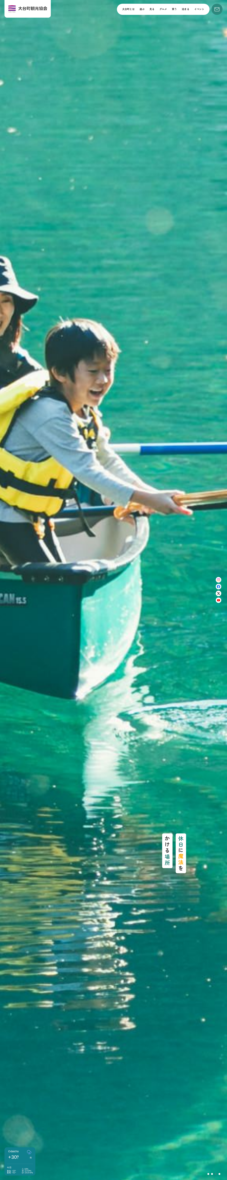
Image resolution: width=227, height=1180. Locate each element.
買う (174, 9)
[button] (208, 1174)
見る (151, 9)
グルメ (163, 9)
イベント (199, 9)
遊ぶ (142, 9)
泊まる (185, 9)
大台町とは (128, 9)
